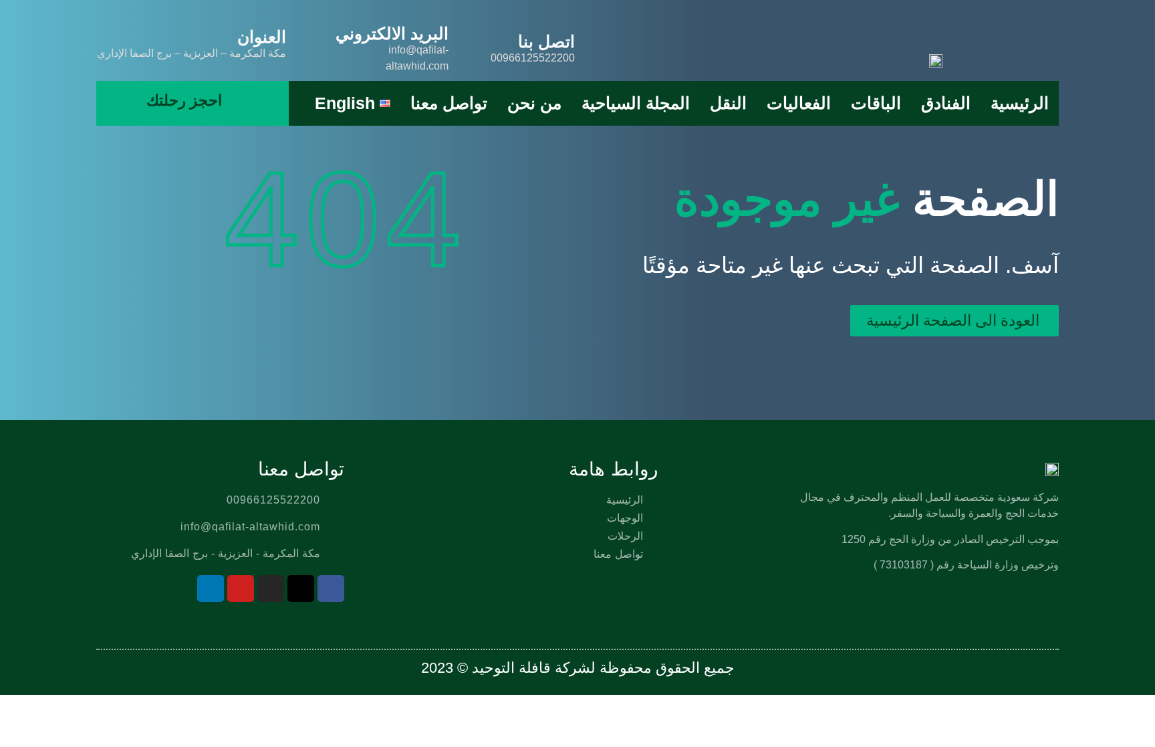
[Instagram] (270, 588)
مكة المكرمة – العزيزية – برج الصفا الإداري (191, 53)
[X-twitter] (300, 588)
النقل (728, 103)
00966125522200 (533, 58)
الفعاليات (799, 103)
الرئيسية (1020, 103)
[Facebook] (330, 588)
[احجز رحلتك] (233, 101)
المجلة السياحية (636, 103)
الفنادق (946, 103)
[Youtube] (240, 588)
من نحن (534, 103)
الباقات (876, 103)
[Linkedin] (210, 588)
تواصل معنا (448, 103)
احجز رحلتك (184, 100)
